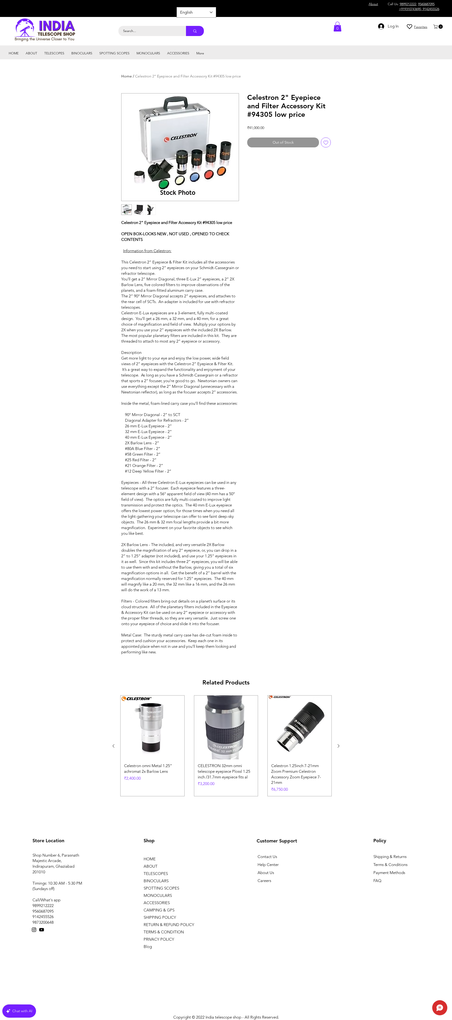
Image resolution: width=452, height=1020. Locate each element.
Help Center (268, 864)
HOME (150, 859)
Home (126, 76)
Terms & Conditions (390, 864)
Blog (148, 946)
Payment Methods (389, 872)
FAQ (377, 880)
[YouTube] (41, 930)
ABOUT (150, 866)
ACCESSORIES (157, 902)
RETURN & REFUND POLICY (169, 924)
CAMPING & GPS (159, 910)
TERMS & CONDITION (164, 932)
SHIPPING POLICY (160, 917)
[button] (438, 26)
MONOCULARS (158, 895)
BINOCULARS (156, 880)
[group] (226, 745)
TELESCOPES (156, 873)
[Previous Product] (113, 746)
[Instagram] (34, 930)
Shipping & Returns (390, 856)
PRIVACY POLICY (159, 939)
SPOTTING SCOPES (161, 888)
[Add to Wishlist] (326, 142)
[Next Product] (338, 746)
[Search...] (195, 31)
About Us (266, 872)
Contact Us (267, 856)
